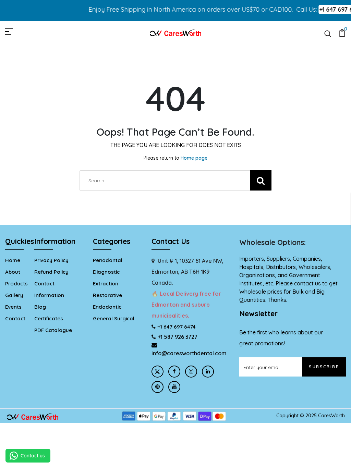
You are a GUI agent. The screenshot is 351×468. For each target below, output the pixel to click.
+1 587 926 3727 (177, 336)
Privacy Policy (51, 260)
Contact (15, 318)
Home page (194, 158)
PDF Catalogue (53, 330)
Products (16, 283)
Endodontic (107, 307)
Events (13, 307)
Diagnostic (106, 272)
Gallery (14, 295)
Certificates (48, 318)
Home (12, 260)
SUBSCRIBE (324, 366)
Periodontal (107, 260)
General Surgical (113, 318)
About (12, 272)
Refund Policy (51, 272)
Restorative (107, 295)
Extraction (105, 283)
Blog (40, 307)
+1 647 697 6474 (176, 326)
